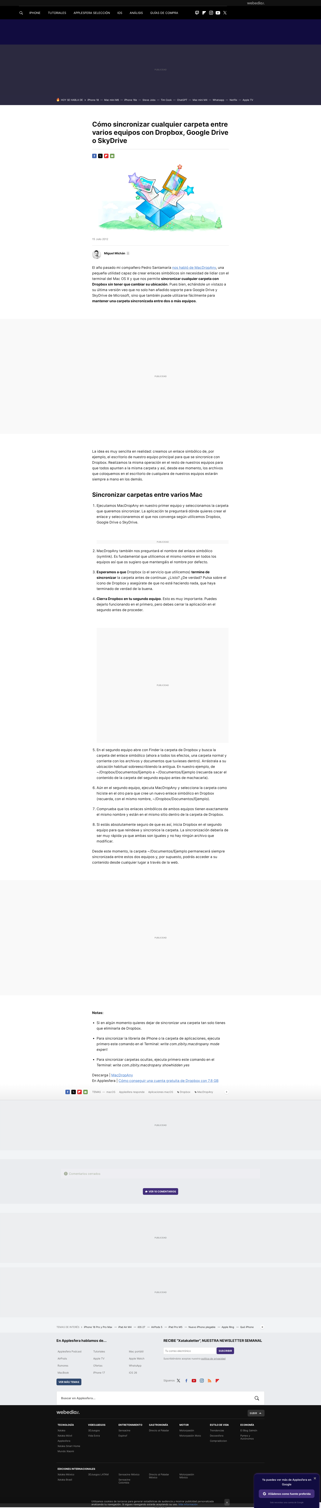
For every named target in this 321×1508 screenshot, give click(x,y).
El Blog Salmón (248, 1430)
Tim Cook (166, 99)
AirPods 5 (157, 1327)
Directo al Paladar (159, 1430)
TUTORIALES (57, 13)
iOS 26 (133, 1372)
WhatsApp (135, 1365)
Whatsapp (218, 99)
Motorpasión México (186, 1476)
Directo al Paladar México (159, 1476)
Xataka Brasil (65, 1479)
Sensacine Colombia (124, 1481)
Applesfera (64, 1440)
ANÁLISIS (136, 13)
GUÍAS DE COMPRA (164, 13)
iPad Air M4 (125, 1327)
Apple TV (248, 99)
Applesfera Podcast (70, 1351)
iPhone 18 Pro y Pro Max (98, 1327)
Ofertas (97, 1365)
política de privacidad (213, 1358)
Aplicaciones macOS (160, 1091)
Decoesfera (216, 1435)
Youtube (218, 13)
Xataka (61, 1430)
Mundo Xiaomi (66, 1451)
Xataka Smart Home (69, 1446)
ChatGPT (182, 99)
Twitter (225, 13)
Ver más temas (69, 1381)
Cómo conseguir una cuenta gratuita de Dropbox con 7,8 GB (168, 1081)
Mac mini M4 (200, 99)
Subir (253, 1413)
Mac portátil (136, 1351)
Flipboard (204, 13)
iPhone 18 (93, 99)
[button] (116, 253)
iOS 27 (142, 1327)
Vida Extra (94, 1435)
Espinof (123, 1435)
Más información (188, 1504)
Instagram (211, 13)
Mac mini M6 (111, 99)
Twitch (197, 13)
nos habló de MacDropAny (194, 267)
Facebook (94, 156)
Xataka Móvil (65, 1435)
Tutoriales (99, 1351)
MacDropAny (122, 1075)
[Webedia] (256, 3)
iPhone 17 (99, 1372)
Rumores (63, 1365)
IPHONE (34, 13)
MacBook (63, 1372)
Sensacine (124, 1430)
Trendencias (217, 1430)
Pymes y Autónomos (247, 1437)
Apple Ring (228, 1327)
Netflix (233, 99)
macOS (110, 1091)
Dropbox (185, 1091)
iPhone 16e (130, 99)
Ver (162, 1191)
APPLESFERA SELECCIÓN (92, 13)
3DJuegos (94, 1430)
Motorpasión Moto (190, 1435)
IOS (119, 13)
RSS (210, 1380)
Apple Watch (136, 1358)
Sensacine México (129, 1474)
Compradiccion (218, 1440)
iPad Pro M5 (175, 1327)
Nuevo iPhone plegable (202, 1327)
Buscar (257, 1398)
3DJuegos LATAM (98, 1474)
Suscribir (225, 1350)
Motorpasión (186, 1430)
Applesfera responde (132, 1091)
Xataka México (66, 1474)
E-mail (112, 156)
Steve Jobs (148, 99)
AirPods (62, 1358)
